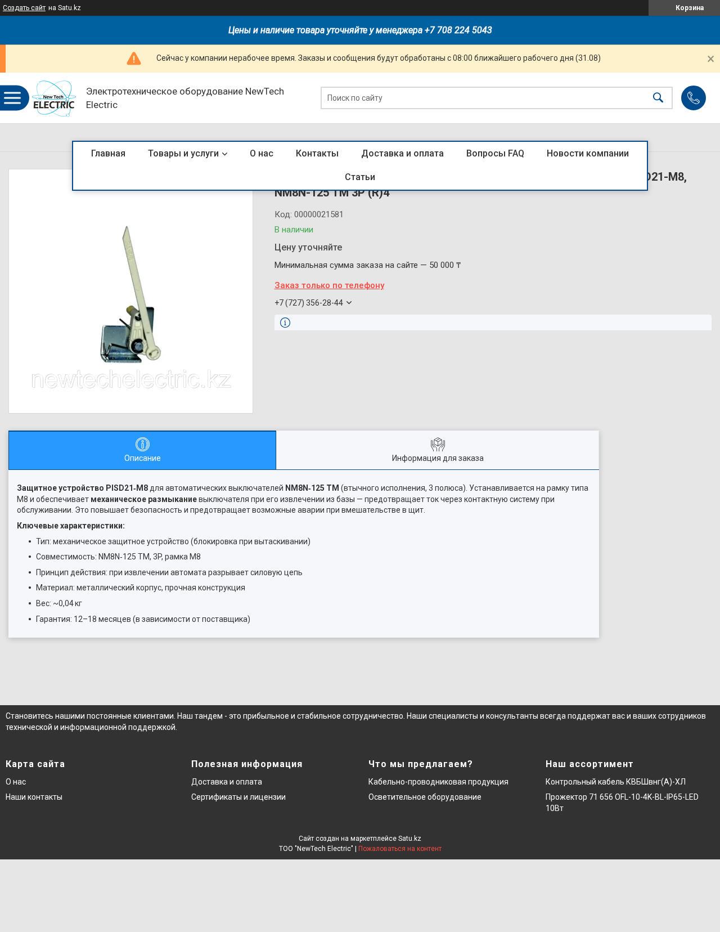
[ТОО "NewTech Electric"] (54, 98)
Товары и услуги (183, 153)
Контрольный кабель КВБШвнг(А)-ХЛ (616, 781)
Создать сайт (24, 8)
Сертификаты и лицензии (238, 796)
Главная (108, 153)
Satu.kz (409, 839)
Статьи (360, 177)
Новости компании (588, 153)
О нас (261, 153)
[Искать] (658, 98)
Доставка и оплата (402, 153)
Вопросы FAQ (495, 153)
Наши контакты (34, 796)
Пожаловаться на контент (400, 849)
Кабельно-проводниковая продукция (438, 781)
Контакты (317, 153)
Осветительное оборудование (425, 796)
